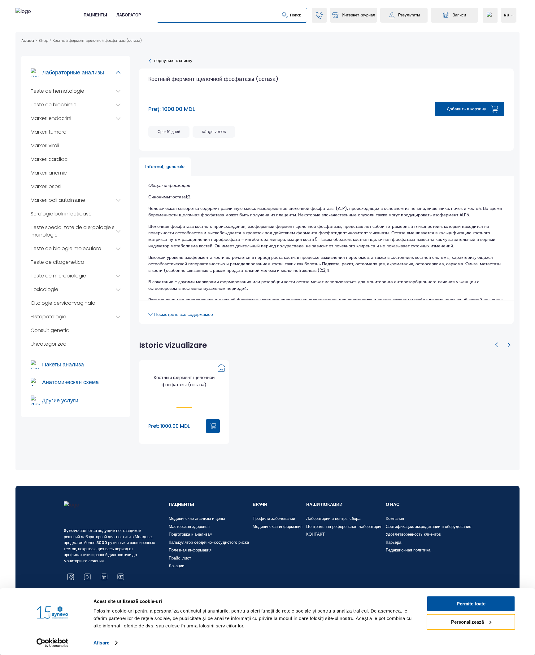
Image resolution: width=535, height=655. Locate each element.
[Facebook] (70, 577)
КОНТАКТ (315, 534)
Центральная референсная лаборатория (344, 526)
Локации (176, 566)
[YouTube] (121, 577)
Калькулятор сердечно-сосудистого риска (209, 542)
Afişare (101, 642)
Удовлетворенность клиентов (413, 534)
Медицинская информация (277, 526)
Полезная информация (190, 550)
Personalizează (467, 621)
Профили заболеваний (274, 518)
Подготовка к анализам (190, 534)
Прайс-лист (180, 558)
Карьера (393, 542)
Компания (395, 518)
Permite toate (471, 603)
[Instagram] (87, 577)
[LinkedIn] (104, 577)
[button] (496, 345)
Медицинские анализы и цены (197, 518)
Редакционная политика (408, 550)
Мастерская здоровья (189, 526)
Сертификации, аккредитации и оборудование (428, 526)
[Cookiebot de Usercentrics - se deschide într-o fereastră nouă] (52, 643)
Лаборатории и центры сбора (333, 518)
